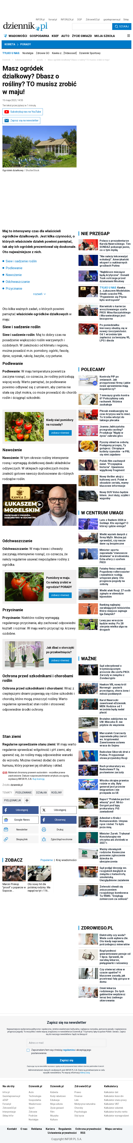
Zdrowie (33, 1111)
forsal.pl (52, 19)
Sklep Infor (8, 1115)
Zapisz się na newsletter (24, 120)
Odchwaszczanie (18, 282)
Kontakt (12, 1128)
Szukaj (124, 26)
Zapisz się (66, 1060)
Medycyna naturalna (84, 1104)
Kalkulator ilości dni (113, 1096)
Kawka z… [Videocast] (64, 53)
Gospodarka (35, 1100)
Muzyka (54, 1115)
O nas (23, 1128)
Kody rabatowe (58, 1096)
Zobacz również (60, 432)
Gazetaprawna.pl (11, 1096)
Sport (31, 1108)
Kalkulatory (111, 1086)
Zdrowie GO (42, 53)
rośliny (56, 792)
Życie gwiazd (57, 1108)
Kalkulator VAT (111, 1104)
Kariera (50, 1128)
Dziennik (6, 60)
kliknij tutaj (85, 1073)
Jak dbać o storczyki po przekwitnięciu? (60, 650)
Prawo (77, 1092)
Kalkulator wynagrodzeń (116, 1115)
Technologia (35, 1096)
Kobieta (10, 44)
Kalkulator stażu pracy (115, 1100)
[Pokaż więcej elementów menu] (128, 36)
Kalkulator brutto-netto (115, 1111)
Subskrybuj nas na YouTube (25, 111)
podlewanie (23, 792)
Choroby (78, 1108)
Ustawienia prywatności (62, 1132)
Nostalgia (27, 53)
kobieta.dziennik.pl (23, 60)
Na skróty (8, 1086)
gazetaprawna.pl (111, 19)
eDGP (5, 1100)
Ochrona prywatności (88, 1128)
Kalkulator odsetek (113, 1108)
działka (41, 792)
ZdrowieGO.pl (93, 19)
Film (52, 1111)
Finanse (78, 1096)
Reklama (36, 1128)
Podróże (33, 1115)
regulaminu (69, 1050)
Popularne (47, 860)
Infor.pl (6, 1092)
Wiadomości (35, 1104)
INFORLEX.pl (67, 19)
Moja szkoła (56, 1104)
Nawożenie (14, 275)
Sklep (126, 19)
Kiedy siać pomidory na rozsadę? (59, 422)
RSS (82, 1132)
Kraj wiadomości (66, 860)
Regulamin (65, 1128)
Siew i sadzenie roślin (21, 261)
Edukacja (55, 1100)
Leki (76, 1100)
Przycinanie (14, 288)
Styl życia (79, 1115)
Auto (31, 1092)
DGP (79, 19)
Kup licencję (38, 779)
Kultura (54, 1119)
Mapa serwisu (113, 1128)
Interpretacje (9, 1111)
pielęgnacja (12, 800)
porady (40, 60)
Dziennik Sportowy (90, 53)
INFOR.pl (40, 19)
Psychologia (80, 1111)
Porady (25, 44)
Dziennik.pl (35, 1086)
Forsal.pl (7, 1104)
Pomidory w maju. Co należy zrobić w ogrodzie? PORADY (59, 582)
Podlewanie (14, 268)
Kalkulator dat (111, 1092)
